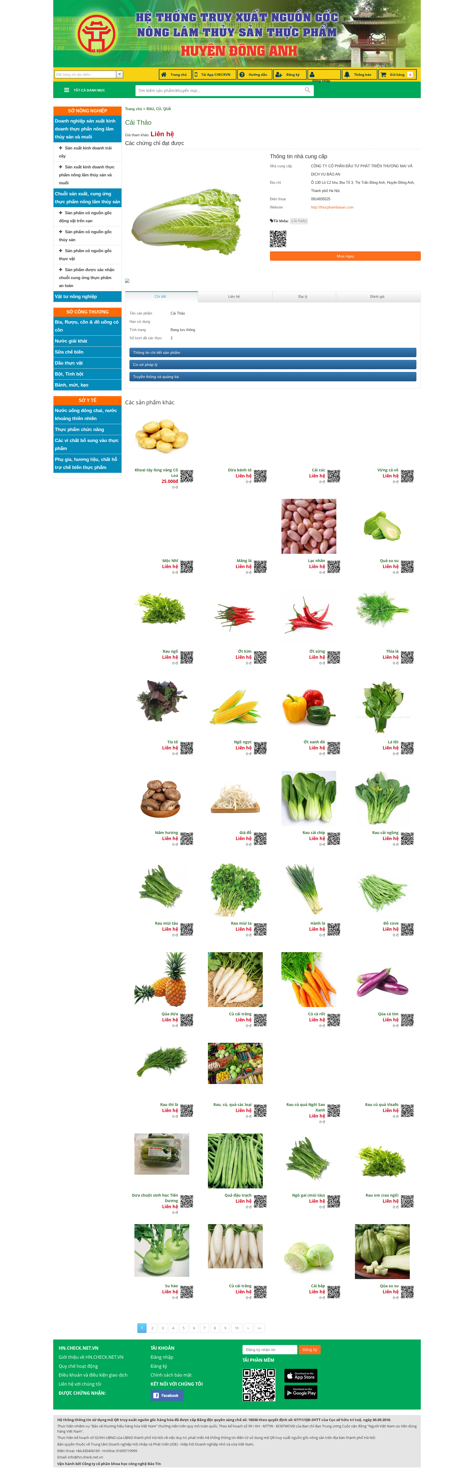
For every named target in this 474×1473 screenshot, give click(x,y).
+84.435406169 (88, 1450)
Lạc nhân (316, 560)
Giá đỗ (245, 832)
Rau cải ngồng (385, 832)
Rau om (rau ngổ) (382, 1195)
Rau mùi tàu (166, 923)
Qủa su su (389, 1285)
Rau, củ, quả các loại (232, 1104)
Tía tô (172, 741)
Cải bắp (318, 1285)
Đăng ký (159, 1366)
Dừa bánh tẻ (240, 470)
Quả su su (389, 560)
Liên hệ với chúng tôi (80, 1384)
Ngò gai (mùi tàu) (308, 1195)
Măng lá (244, 560)
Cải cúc (318, 470)
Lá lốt (393, 741)
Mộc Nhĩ (170, 560)
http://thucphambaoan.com (332, 207)
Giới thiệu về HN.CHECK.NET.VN (91, 1357)
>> (259, 1328)
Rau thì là (169, 1104)
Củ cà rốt (316, 1013)
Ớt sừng (317, 651)
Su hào (171, 1285)
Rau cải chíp (314, 832)
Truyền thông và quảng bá (156, 376)
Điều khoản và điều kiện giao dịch (93, 1375)
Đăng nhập (162, 1357)
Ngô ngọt (243, 741)
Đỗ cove (391, 923)
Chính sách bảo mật (171, 1375)
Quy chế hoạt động (78, 1366)
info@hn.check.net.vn (85, 1457)
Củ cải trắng (240, 1013)
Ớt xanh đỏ (314, 741)
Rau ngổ (170, 651)
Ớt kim (245, 651)
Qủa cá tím (388, 1013)
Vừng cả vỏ (388, 470)
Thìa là (392, 651)
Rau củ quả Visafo (382, 1104)
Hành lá (318, 923)
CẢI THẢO (299, 221)
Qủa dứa (170, 1013)
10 (237, 1328)
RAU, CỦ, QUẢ (158, 109)
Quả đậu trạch (238, 1195)
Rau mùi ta (241, 923)
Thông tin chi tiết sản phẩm (156, 352)
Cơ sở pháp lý (145, 364)
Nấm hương (166, 832)
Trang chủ (133, 109)
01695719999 (126, 1450)
